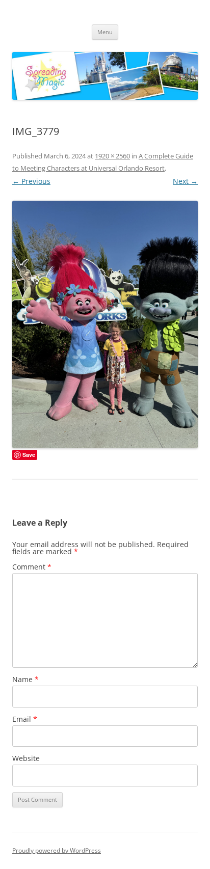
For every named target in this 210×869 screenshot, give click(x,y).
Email (24, 719)
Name (25, 679)
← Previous (31, 181)
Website (26, 758)
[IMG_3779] (105, 324)
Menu (105, 32)
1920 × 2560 (112, 155)
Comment (31, 567)
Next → (185, 181)
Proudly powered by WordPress (56, 850)
